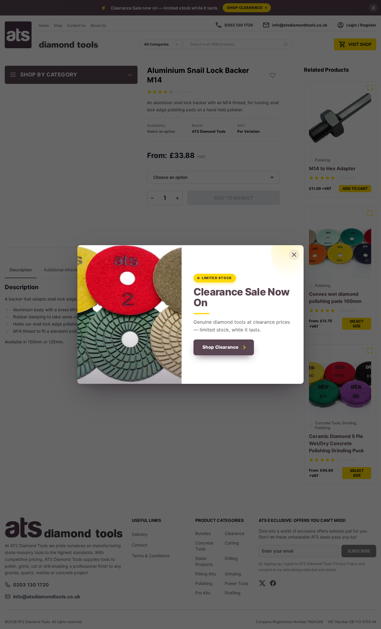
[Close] (294, 254)
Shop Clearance (220, 347)
